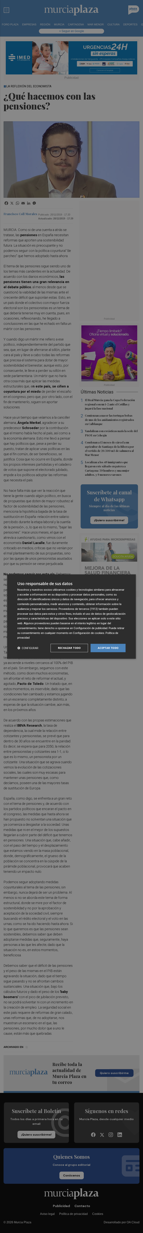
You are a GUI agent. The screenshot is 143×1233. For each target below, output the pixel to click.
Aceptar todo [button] (108, 648)
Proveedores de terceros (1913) (78, 609)
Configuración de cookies (88, 633)
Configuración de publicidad (90, 628)
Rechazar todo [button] (69, 648)
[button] (27, 648)
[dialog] (71, 616)
